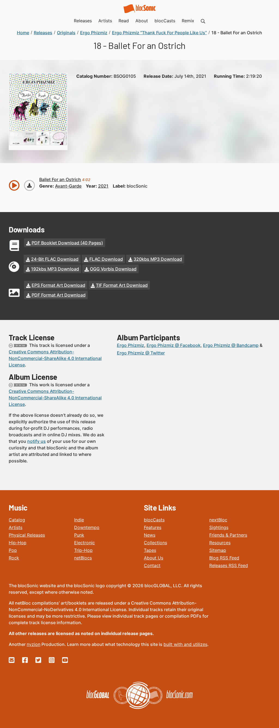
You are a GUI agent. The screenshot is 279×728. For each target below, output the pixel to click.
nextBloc (218, 519)
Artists (15, 527)
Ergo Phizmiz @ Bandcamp (231, 345)
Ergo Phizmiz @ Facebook (174, 345)
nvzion (33, 644)
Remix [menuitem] (188, 20)
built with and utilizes (185, 644)
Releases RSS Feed (228, 565)
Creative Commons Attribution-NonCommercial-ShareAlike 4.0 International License (55, 358)
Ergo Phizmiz (130, 345)
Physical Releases (27, 535)
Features (152, 527)
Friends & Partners (228, 535)
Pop (13, 550)
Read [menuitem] (124, 20)
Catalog (17, 519)
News (149, 535)
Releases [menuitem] (83, 20)
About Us (153, 558)
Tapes (150, 550)
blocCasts (154, 519)
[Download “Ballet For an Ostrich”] (29, 185)
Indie (79, 519)
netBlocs (83, 558)
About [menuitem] (141, 20)
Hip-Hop (17, 542)
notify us (36, 441)
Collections (155, 542)
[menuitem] (203, 20)
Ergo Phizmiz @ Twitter (141, 353)
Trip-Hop (83, 550)
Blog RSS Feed (224, 558)
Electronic (84, 542)
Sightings (218, 527)
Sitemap (217, 550)
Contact (152, 565)
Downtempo (86, 527)
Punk (79, 535)
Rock (14, 558)
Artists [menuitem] (105, 20)
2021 (103, 186)
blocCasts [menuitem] (164, 20)
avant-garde (68, 186)
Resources (220, 542)
